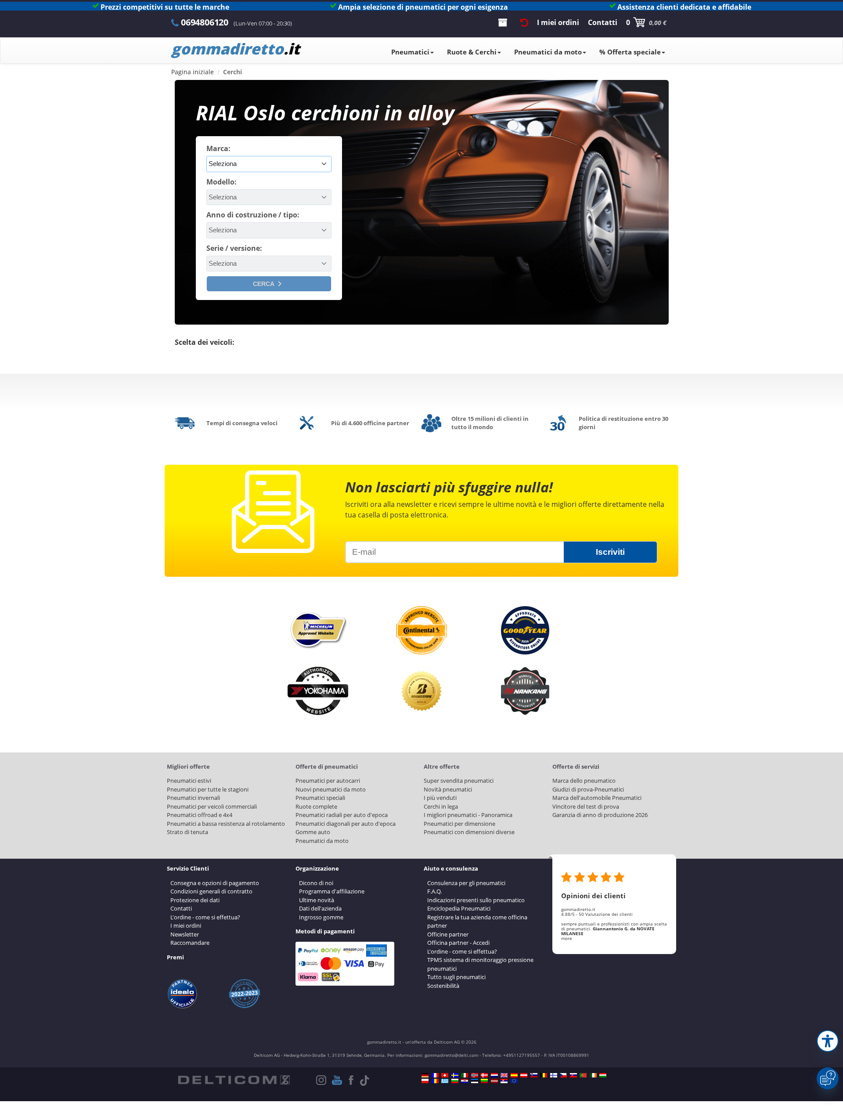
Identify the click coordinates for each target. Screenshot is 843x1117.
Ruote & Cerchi (472, 51)
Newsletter (184, 934)
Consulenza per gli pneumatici (466, 883)
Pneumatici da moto (548, 51)
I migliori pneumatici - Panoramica (468, 815)
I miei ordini (185, 925)
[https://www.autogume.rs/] (504, 1081)
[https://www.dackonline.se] (454, 1075)
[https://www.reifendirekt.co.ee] (474, 1081)
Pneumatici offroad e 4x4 (199, 815)
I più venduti (440, 798)
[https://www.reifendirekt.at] (523, 1075)
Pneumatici (410, 51)
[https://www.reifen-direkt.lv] (494, 1081)
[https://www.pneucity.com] (583, 1075)
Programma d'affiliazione (331, 891)
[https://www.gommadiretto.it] (464, 1075)
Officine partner (447, 934)
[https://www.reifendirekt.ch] (444, 1075)
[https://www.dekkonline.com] (474, 1075)
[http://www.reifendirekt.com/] (514, 1081)
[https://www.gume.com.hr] (464, 1081)
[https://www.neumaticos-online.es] (514, 1075)
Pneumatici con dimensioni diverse (469, 832)
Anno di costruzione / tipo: (252, 215)
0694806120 (204, 22)
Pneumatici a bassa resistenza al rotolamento (226, 824)
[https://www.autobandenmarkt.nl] (494, 1075)
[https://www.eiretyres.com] (593, 1075)
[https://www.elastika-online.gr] (444, 1081)
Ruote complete (316, 806)
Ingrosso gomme (321, 917)
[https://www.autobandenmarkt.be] (543, 1075)
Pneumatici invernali (193, 798)
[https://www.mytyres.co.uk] (504, 1075)
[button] (828, 1041)
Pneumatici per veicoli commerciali (212, 806)
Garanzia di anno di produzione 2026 (600, 815)
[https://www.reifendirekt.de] (425, 1075)
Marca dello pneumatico (584, 780)
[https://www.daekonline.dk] (484, 1075)
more (566, 938)
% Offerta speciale (630, 51)
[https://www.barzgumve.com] (454, 1081)
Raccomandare (189, 943)
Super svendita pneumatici (459, 780)
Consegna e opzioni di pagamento (214, 883)
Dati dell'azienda (320, 908)
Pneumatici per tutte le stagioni (208, 789)
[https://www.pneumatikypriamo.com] (573, 1075)
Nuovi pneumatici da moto (330, 789)
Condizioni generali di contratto (211, 891)
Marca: (218, 148)
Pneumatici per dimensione (459, 824)
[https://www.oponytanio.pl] (425, 1081)
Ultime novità (316, 900)
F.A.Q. (434, 891)
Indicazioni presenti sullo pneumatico (476, 900)
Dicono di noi (316, 883)
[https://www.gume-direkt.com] (533, 1075)
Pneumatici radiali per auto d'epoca (341, 815)
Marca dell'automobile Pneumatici (596, 798)
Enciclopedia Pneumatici (458, 908)
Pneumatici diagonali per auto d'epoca (345, 824)
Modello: (221, 182)
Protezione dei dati (195, 900)
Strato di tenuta (187, 832)
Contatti (181, 908)
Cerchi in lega (441, 806)
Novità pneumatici (448, 789)
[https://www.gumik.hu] (602, 1075)
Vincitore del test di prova (585, 806)
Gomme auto (312, 832)
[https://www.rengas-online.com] (553, 1075)
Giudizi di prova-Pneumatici (588, 789)
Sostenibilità (443, 986)
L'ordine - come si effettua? (205, 917)
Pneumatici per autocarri (327, 780)
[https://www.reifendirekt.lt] (484, 1081)
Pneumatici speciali (320, 798)
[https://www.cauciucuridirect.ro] (435, 1081)
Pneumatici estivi (189, 780)
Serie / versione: (234, 248)
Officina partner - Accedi (458, 943)
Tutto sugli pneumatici (456, 977)
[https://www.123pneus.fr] (435, 1075)
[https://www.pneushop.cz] (563, 1075)
